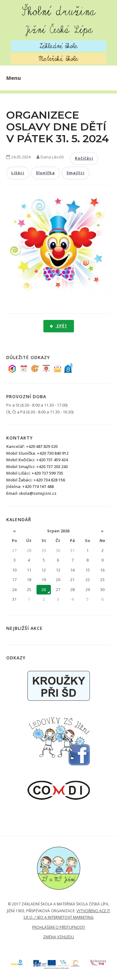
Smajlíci (75, 172)
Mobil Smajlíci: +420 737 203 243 (37, 466)
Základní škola (59, 46)
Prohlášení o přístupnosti (58, 927)
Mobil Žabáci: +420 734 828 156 (35, 480)
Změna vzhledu (58, 937)
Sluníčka (45, 172)
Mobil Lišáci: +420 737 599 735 (34, 473)
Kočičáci (84, 158)
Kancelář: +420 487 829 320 (31, 446)
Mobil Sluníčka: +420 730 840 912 (37, 453)
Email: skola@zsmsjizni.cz (31, 493)
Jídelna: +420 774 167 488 (30, 486)
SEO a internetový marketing (65, 917)
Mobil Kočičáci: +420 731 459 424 (37, 459)
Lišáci (17, 172)
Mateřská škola (58, 58)
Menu (13, 78)
